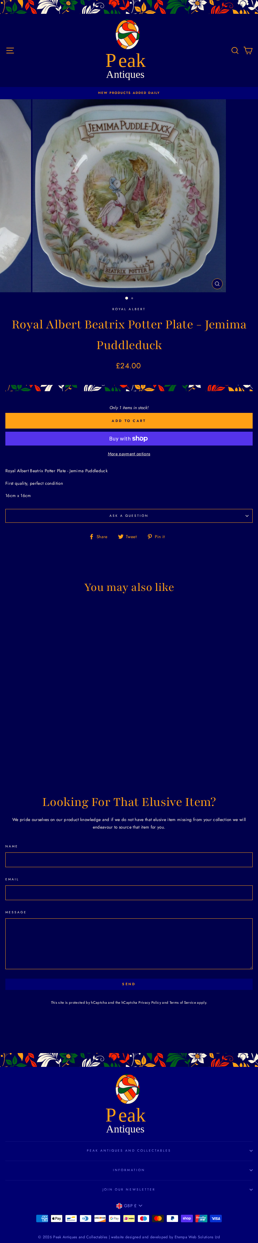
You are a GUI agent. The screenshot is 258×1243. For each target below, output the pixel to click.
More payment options (129, 454)
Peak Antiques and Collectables (129, 1150)
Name (11, 846)
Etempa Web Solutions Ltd (197, 1237)
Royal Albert (129, 309)
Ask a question (129, 515)
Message (16, 912)
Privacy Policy (149, 1002)
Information (129, 1170)
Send (129, 983)
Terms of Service (183, 1002)
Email (12, 879)
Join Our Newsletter (129, 1189)
